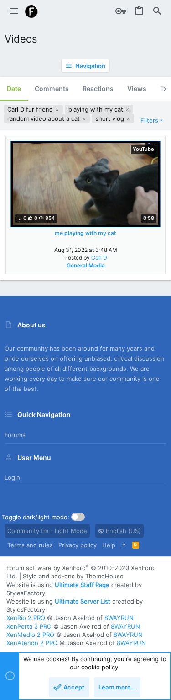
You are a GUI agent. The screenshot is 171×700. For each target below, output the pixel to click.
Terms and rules (30, 545)
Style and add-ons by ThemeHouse (73, 576)
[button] (14, 11)
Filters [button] (149, 120)
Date (14, 88)
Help (108, 545)
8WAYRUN (119, 617)
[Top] (124, 545)
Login (12, 477)
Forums (15, 434)
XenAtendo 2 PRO (31, 643)
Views (136, 88)
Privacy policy (77, 545)
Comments (52, 88)
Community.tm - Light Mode (47, 530)
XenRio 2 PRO (25, 617)
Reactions (98, 88)
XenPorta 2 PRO (29, 626)
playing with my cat (96, 109)
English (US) (122, 530)
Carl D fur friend (31, 109)
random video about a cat (44, 118)
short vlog (110, 118)
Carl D (99, 257)
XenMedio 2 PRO (30, 634)
